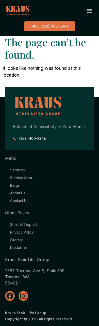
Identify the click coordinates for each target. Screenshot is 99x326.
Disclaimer (18, 247)
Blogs (15, 185)
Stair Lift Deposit (23, 224)
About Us (17, 193)
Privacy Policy (22, 232)
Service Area (21, 177)
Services (17, 170)
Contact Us (19, 200)
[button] (89, 10)
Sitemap (17, 240)
